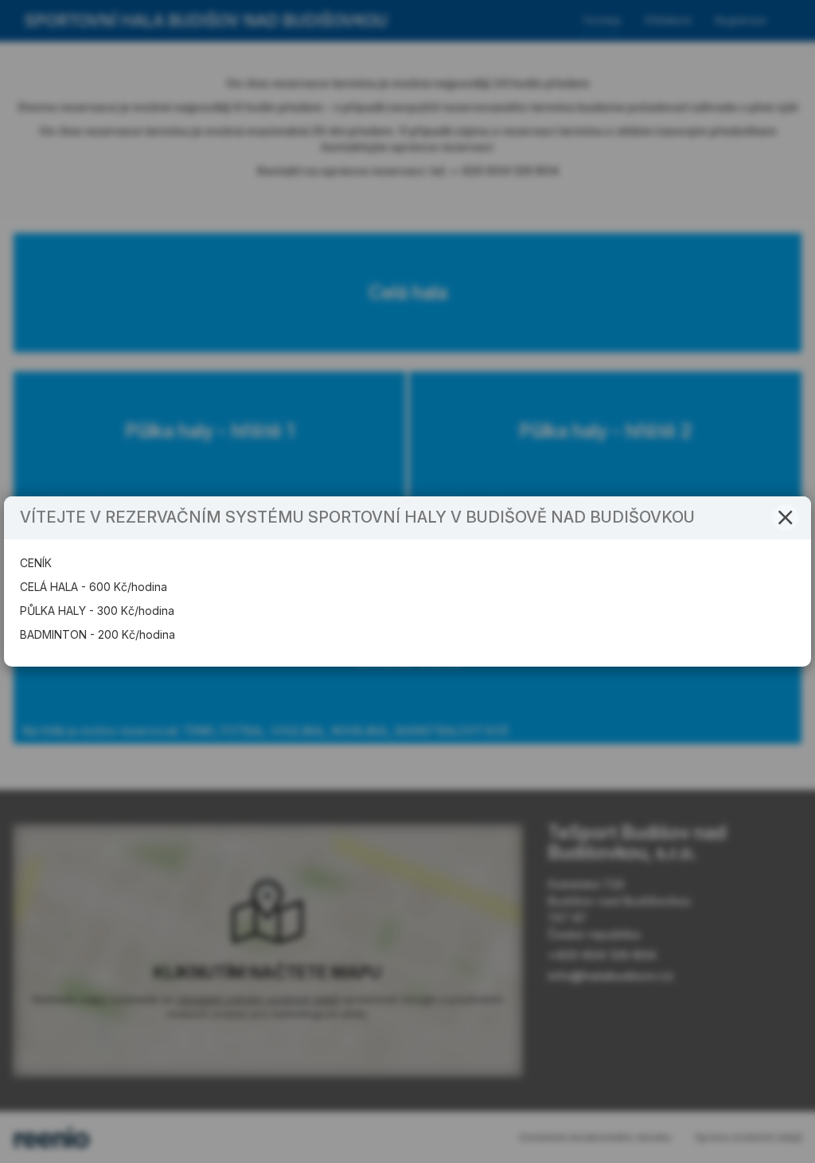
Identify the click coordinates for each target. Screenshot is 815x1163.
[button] (785, 517)
